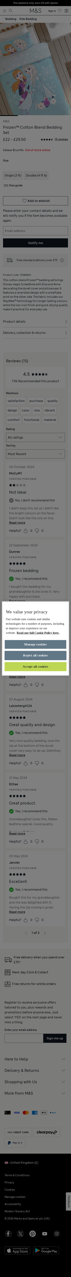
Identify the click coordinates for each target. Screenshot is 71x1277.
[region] (35, 638)
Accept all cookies (35, 666)
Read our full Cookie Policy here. (38, 632)
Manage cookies (35, 644)
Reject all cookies (35, 655)
